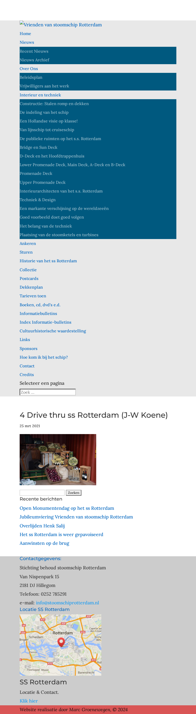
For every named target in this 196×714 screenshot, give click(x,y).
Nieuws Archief (34, 59)
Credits (27, 374)
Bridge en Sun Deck (38, 147)
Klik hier (29, 701)
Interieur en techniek (40, 94)
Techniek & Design (38, 199)
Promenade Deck (36, 173)
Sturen (26, 252)
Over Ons (29, 68)
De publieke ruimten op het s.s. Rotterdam (60, 138)
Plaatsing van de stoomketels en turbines (59, 234)
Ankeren (28, 243)
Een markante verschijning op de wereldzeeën (64, 208)
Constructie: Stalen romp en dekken (54, 103)
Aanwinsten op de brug (44, 543)
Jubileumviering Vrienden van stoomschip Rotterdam (76, 517)
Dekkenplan (31, 287)
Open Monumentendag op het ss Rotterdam (67, 508)
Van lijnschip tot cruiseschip (47, 129)
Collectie (28, 269)
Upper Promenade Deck (43, 182)
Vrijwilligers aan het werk (44, 85)
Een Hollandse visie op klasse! (49, 120)
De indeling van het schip (44, 112)
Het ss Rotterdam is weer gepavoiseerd (61, 534)
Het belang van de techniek (46, 226)
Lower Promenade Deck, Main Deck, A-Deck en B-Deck (72, 164)
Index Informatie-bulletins (45, 322)
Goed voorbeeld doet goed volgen (52, 217)
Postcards (29, 278)
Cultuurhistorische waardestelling (53, 330)
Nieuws (27, 42)
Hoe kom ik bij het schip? (44, 357)
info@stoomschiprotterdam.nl (67, 603)
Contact (27, 365)
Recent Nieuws (34, 51)
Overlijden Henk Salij (42, 526)
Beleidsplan (31, 77)
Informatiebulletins (38, 313)
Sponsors (29, 348)
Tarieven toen (33, 295)
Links (25, 339)
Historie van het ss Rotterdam (48, 260)
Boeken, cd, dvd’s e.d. (40, 304)
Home (25, 33)
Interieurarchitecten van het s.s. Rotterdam (61, 191)
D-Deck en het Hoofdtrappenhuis (52, 155)
